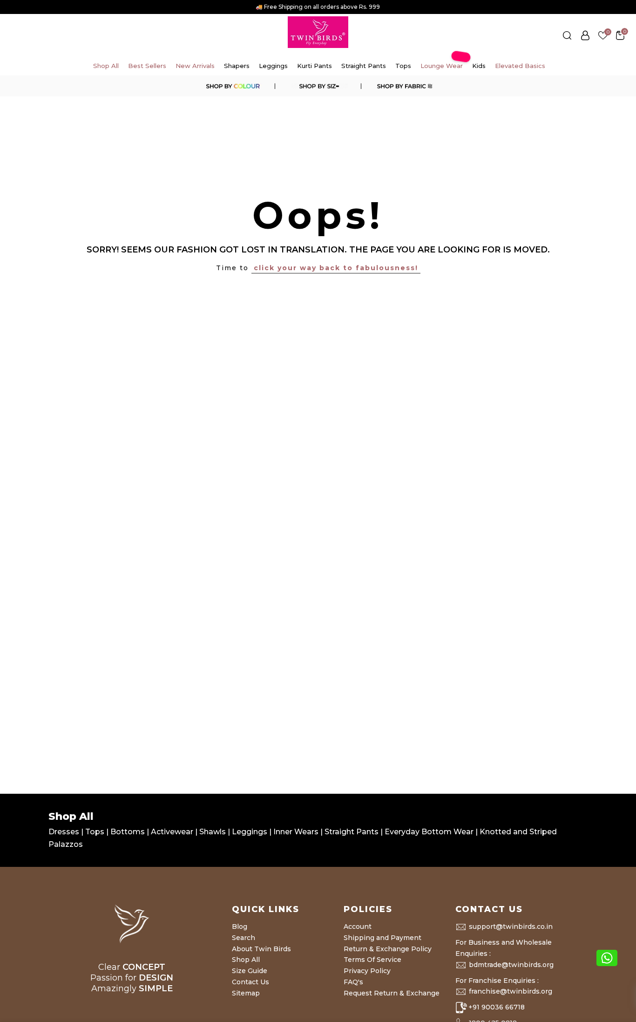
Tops (403, 65)
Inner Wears (295, 831)
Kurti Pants (314, 65)
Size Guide (249, 971)
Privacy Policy (367, 971)
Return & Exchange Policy (388, 949)
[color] (232, 86)
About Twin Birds (261, 949)
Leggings (273, 65)
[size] (318, 86)
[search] (567, 35)
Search (243, 937)
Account (358, 926)
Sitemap (246, 993)
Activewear (173, 831)
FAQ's (353, 982)
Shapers (237, 65)
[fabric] (403, 86)
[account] (585, 35)
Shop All (106, 65)
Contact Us (250, 982)
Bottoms (128, 831)
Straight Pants (363, 65)
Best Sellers (147, 65)
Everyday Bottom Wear (429, 831)
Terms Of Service (372, 959)
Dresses (64, 831)
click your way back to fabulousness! (336, 268)
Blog (239, 926)
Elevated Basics (520, 65)
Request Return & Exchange (392, 993)
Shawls (212, 831)
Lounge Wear (441, 62)
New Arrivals (195, 65)
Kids (479, 65)
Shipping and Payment (382, 937)
